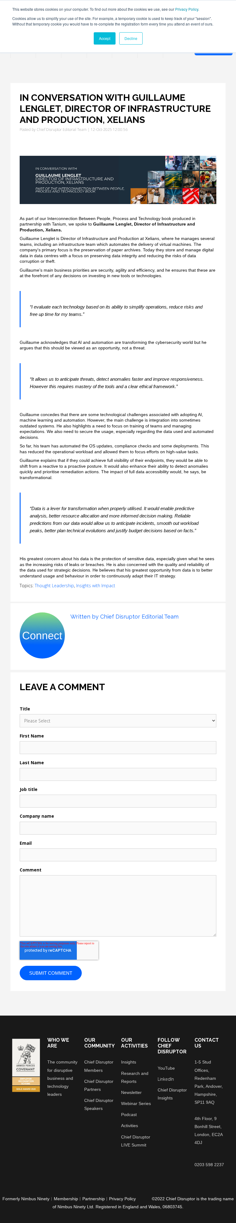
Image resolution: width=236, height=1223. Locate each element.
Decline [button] (130, 38)
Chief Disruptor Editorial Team (62, 129)
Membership (66, 1198)
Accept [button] (104, 38)
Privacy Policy (186, 9)
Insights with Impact (95, 585)
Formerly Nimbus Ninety (25, 1198)
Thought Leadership (54, 585)
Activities (129, 1125)
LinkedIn (74, 631)
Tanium (59, 224)
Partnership (93, 1198)
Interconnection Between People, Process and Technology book (109, 218)
